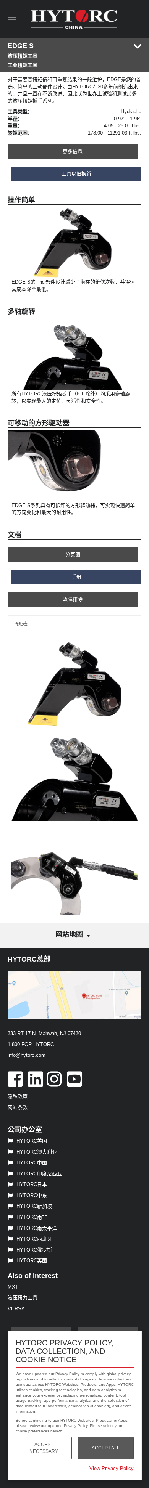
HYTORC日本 (31, 1184)
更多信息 (73, 151)
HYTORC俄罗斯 (34, 1250)
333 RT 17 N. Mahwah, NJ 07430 (44, 1033)
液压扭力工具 (22, 1297)
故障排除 (73, 599)
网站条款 (18, 1107)
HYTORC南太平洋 (36, 1228)
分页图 (72, 554)
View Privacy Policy (111, 1468)
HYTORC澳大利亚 (36, 1152)
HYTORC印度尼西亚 (39, 1174)
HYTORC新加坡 (34, 1206)
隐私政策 (18, 1096)
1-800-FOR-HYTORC (31, 1044)
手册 (76, 576)
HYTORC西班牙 (34, 1239)
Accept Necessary (43, 1448)
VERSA (16, 1308)
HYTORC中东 (31, 1195)
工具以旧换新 (76, 174)
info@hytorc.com (26, 1055)
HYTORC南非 (31, 1217)
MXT (13, 1287)
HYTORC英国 (31, 1260)
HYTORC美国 (31, 1141)
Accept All (106, 1448)
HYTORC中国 (31, 1162)
